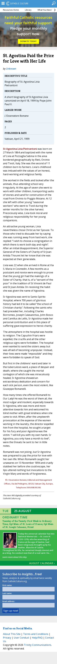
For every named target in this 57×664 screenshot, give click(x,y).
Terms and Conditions (35, 634)
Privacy (7, 637)
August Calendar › (42, 563)
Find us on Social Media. (17, 628)
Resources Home (11, 9)
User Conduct (21, 637)
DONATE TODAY (28, 41)
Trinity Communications (37, 645)
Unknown (11, 68)
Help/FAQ (37, 637)
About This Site (12, 634)
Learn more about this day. (14, 557)
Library (28, 9)
